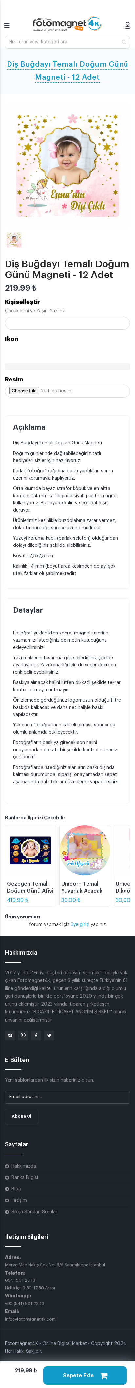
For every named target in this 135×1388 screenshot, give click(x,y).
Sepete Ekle (79, 1375)
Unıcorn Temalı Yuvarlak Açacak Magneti (82, 891)
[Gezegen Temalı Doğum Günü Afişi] (30, 850)
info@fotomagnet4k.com (30, 1319)
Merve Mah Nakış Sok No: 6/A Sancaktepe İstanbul (55, 1265)
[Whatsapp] (23, 1035)
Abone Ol (21, 1116)
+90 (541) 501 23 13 (24, 1303)
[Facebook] (36, 1035)
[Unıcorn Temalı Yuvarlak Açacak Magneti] (85, 850)
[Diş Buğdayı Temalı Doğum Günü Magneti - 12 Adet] (67, 165)
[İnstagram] (10, 1035)
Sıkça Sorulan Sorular (34, 1212)
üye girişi (81, 924)
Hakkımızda (23, 1166)
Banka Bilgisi (24, 1177)
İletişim (19, 1200)
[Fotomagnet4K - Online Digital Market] (67, 24)
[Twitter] (49, 1035)
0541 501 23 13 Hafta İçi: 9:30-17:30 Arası (30, 1284)
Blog (16, 1189)
